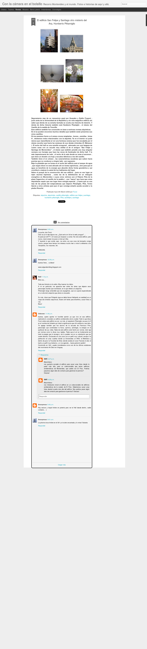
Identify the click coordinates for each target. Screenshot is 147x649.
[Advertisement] (104, 54)
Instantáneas (46, 9)
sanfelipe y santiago (72, 197)
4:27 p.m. (51, 359)
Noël (39, 276)
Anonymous (42, 404)
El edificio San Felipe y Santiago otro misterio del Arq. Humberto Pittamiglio (62, 21)
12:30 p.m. (50, 259)
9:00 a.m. (50, 229)
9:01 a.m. (50, 419)
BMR (45, 359)
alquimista (51, 195)
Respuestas (44, 354)
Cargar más (62, 464)
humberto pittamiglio (52, 197)
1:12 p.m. (45, 276)
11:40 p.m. (48, 313)
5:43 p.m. (50, 404)
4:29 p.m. (51, 379)
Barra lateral (35, 9)
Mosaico (26, 9)
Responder (41, 253)
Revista (18, 9)
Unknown (41, 313)
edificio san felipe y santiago (80, 195)
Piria (62, 197)
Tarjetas (11, 9)
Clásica (3, 9)
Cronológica (56, 9)
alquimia (44, 195)
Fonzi (75, 192)
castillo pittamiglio (62, 195)
